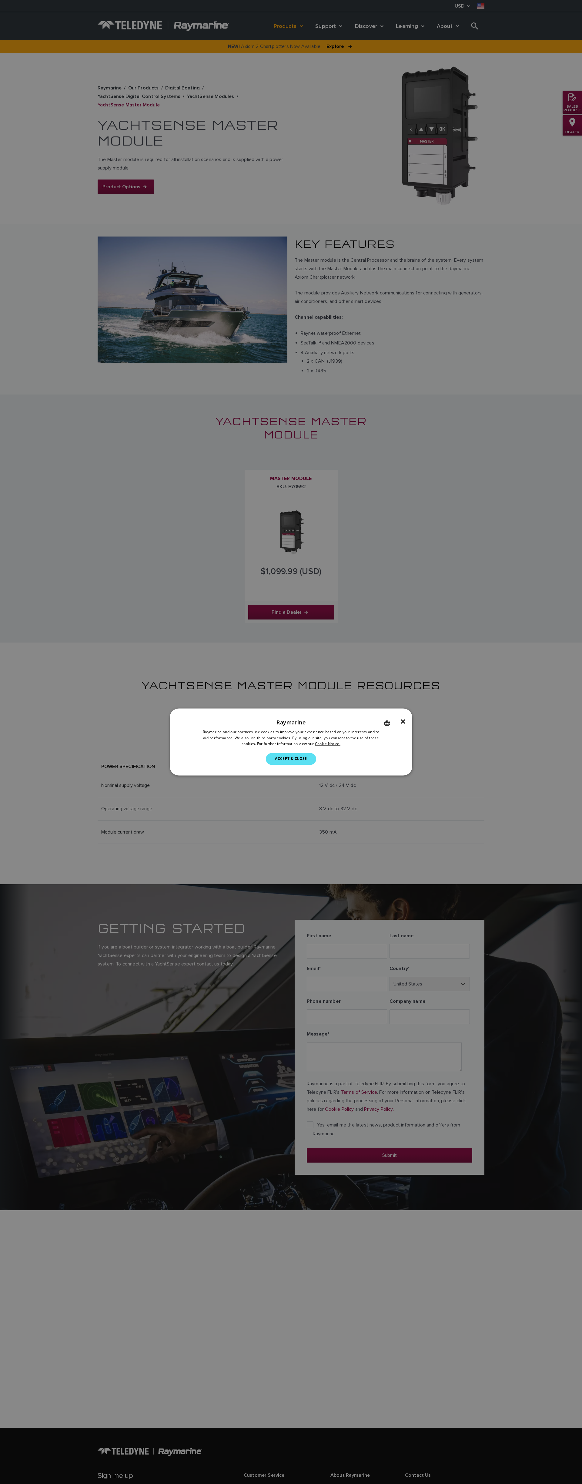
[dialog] (291, 741)
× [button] (403, 722)
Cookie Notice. (327, 744)
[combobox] (387, 723)
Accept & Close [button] (291, 758)
